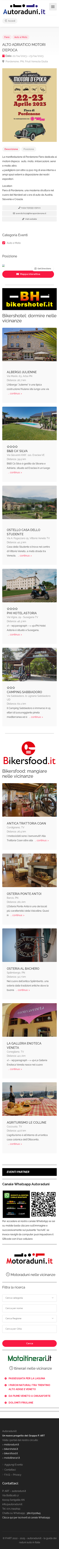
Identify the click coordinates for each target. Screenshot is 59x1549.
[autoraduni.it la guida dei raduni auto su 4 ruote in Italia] (24, 9)
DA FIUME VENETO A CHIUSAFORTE (30, 1395)
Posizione (28, 149)
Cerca (29, 1343)
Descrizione (11, 149)
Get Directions (44, 268)
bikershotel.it (11, 1449)
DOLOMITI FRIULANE (21, 1402)
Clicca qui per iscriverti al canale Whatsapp (26, 1517)
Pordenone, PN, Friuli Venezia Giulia (26, 61)
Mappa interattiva (30, 274)
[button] (29, 1298)
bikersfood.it (11, 1453)
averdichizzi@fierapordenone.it (30, 213)
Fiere (7, 37)
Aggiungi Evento (13, 1464)
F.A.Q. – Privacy (12, 1474)
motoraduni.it (11, 1444)
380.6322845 (34, 1513)
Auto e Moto (20, 37)
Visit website (31, 219)
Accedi (11, 21)
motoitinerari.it (11, 1457)
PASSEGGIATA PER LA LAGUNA (27, 1378)
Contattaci (10, 1469)
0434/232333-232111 (31, 208)
